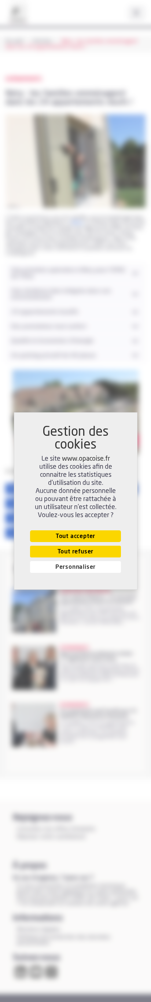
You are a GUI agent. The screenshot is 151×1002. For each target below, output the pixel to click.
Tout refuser (76, 552)
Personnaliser (75, 567)
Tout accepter (75, 536)
